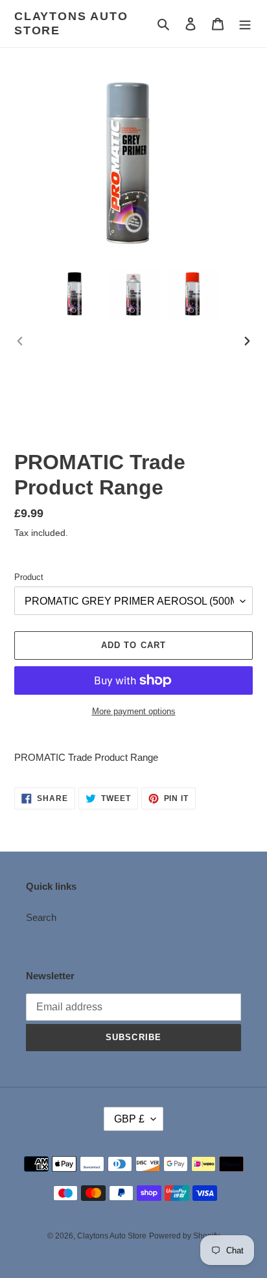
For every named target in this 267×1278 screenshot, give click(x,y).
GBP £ (129, 1118)
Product (28, 577)
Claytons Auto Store (71, 23)
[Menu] (245, 24)
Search (41, 917)
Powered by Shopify (184, 1235)
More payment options (134, 711)
